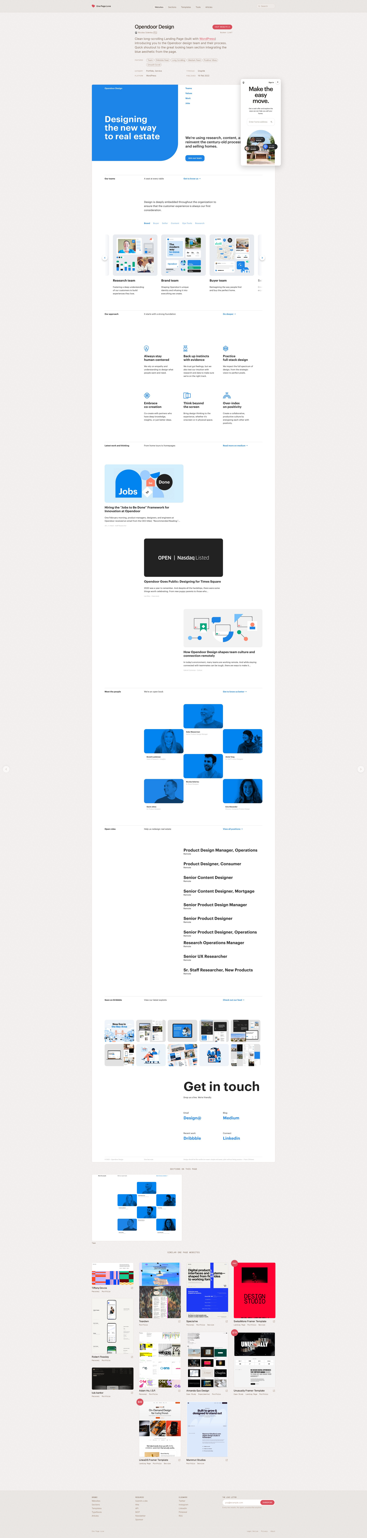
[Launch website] (132, 1288)
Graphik (201, 71)
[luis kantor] (112, 1378)
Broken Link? (226, 32)
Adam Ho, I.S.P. (147, 1390)
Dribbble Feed (162, 60)
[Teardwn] (160, 1290)
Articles (95, 1516)
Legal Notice (252, 1531)
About (273, 1531)
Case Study (191, 1394)
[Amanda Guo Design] (207, 1360)
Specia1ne (192, 1321)
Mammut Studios (196, 1460)
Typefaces (97, 1512)
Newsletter (140, 1516)
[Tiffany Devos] (112, 1274)
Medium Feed (194, 60)
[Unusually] (254, 1360)
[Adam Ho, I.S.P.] (160, 1360)
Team (150, 60)
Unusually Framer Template (249, 1390)
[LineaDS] (160, 1429)
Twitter (182, 1501)
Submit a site (141, 1501)
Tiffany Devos (99, 1287)
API (136, 1508)
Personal (95, 1291)
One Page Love (103, 6)
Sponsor (139, 1519)
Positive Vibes (210, 60)
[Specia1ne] (207, 1290)
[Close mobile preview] (278, 82)
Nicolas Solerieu (147, 32)
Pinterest (183, 1512)
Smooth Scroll (154, 64)
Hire (137, 1504)
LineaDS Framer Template (153, 1460)
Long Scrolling (178, 60)
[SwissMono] (254, 1290)
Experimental (204, 1394)
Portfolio (150, 71)
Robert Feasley (100, 1356)
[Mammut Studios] (207, 1429)
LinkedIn (183, 1508)
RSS (181, 1516)
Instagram (183, 1504)
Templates (96, 1508)
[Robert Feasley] (112, 1326)
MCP (137, 1512)
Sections (96, 1504)
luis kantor (98, 1392)
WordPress (207, 39)
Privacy (264, 1531)
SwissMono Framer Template (250, 1321)
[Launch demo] (274, 1321)
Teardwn (144, 1321)
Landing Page (239, 1325)
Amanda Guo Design (197, 1390)
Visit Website (221, 27)
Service (158, 71)
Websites (96, 1501)
